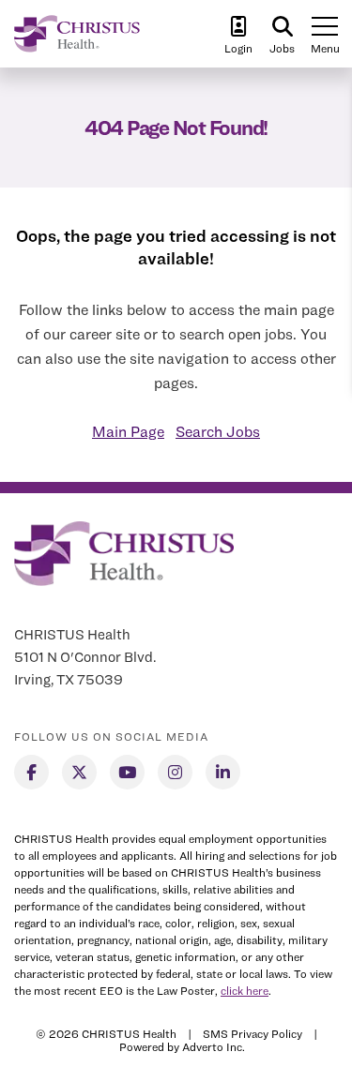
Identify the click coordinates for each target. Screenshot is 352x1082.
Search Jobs (218, 432)
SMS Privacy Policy (252, 1034)
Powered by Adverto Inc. (182, 1047)
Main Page (128, 432)
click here (244, 991)
